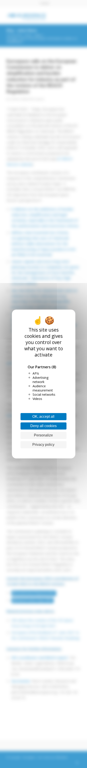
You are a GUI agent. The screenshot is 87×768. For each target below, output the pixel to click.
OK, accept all (43, 416)
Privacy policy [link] (43, 444)
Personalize (43, 435)
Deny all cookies (43, 426)
